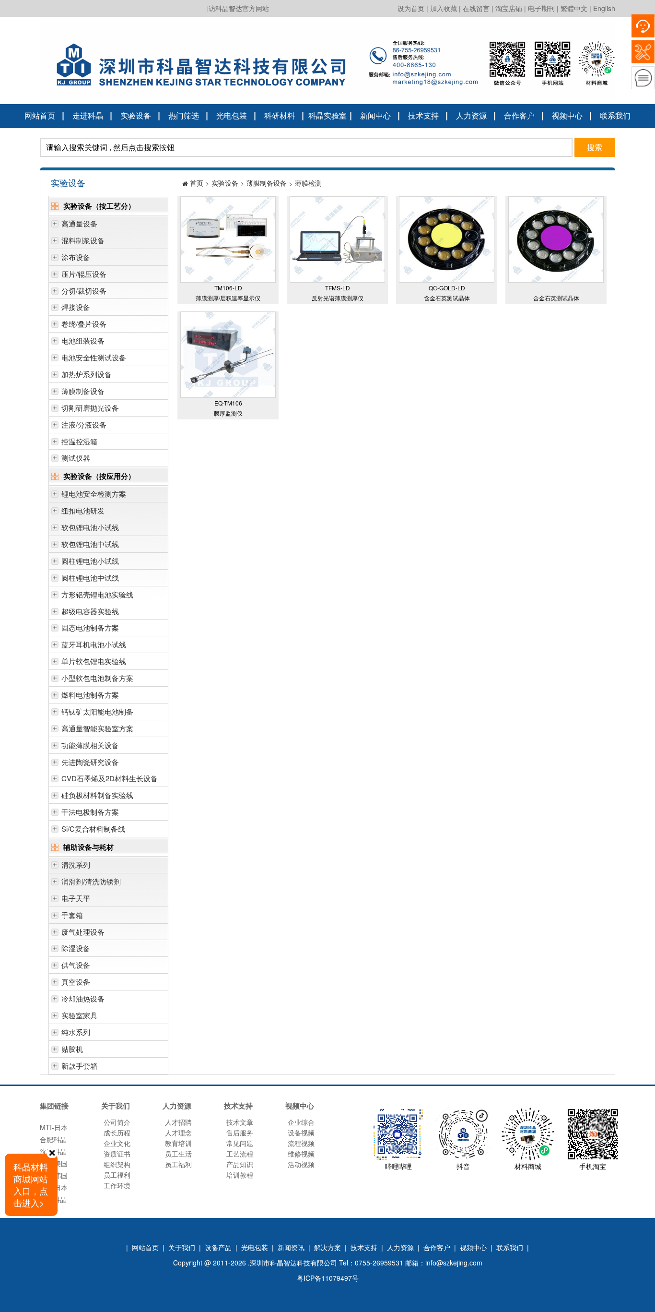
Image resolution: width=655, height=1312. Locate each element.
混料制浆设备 (83, 240)
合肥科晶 (53, 1129)
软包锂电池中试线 (90, 544)
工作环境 (117, 1185)
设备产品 (218, 1247)
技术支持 (423, 115)
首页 (196, 183)
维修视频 (301, 1153)
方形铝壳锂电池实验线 (97, 594)
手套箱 (72, 915)
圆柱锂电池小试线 (90, 561)
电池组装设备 (83, 340)
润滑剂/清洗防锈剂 (91, 881)
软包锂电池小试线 (90, 527)
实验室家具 (79, 1015)
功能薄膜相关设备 (90, 745)
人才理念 (178, 1132)
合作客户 (519, 115)
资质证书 (117, 1153)
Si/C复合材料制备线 (93, 828)
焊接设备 (75, 307)
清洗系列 (75, 864)
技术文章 (239, 1122)
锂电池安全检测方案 (93, 494)
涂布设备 (75, 257)
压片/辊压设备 (83, 274)
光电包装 (231, 115)
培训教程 (239, 1175)
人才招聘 (178, 1122)
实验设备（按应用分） (99, 476)
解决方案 (327, 1247)
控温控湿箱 (79, 441)
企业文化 (117, 1143)
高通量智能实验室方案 (97, 728)
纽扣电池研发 (83, 510)
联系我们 (615, 115)
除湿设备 (75, 948)
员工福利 (117, 1175)
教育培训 (178, 1143)
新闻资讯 (291, 1247)
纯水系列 (75, 1032)
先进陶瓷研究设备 (90, 762)
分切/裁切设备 (83, 291)
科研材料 (279, 115)
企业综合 (301, 1122)
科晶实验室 (327, 115)
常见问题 (239, 1143)
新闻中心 (375, 115)
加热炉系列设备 (86, 374)
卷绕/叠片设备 (83, 324)
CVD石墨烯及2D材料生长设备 (109, 778)
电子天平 (75, 898)
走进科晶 (87, 115)
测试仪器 (75, 458)
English (604, 8)
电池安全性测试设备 (93, 357)
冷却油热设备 (83, 998)
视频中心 (567, 115)
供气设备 (75, 965)
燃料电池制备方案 (90, 695)
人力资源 (471, 115)
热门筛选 (183, 115)
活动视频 (301, 1164)
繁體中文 (574, 8)
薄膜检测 (308, 183)
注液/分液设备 (83, 424)
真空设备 (75, 982)
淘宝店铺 (508, 8)
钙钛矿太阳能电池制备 (97, 711)
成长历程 (117, 1132)
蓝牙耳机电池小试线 (93, 644)
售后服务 (239, 1132)
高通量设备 (79, 223)
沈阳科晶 (53, 1141)
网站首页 (39, 115)
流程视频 (301, 1143)
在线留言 (476, 8)
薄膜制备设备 (83, 391)
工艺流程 (239, 1153)
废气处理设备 (83, 932)
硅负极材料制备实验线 (97, 795)
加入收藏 (443, 8)
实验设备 (135, 115)
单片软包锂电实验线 (93, 661)
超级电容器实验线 (90, 611)
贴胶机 (72, 1049)
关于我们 (181, 1247)
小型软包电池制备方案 (97, 678)
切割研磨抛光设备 (90, 408)
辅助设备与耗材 (88, 847)
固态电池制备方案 (90, 627)
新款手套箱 (79, 1066)
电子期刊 (541, 8)
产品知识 (239, 1164)
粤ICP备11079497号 (328, 1278)
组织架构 (117, 1164)
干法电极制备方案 (90, 812)
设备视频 (301, 1132)
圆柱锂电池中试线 (90, 578)
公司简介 (117, 1122)
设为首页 (411, 8)
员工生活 (178, 1153)
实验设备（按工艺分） (99, 206)
